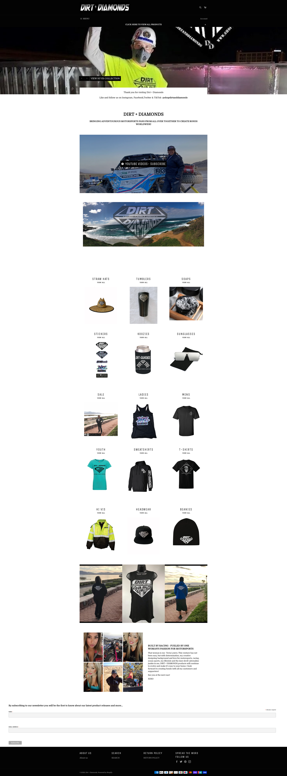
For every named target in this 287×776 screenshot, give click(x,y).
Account (203, 19)
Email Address (14, 727)
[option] (143, 60)
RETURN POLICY (152, 758)
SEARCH (116, 758)
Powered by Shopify (105, 772)
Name (11, 711)
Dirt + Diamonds (91, 772)
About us (84, 758)
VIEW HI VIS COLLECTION (105, 78)
